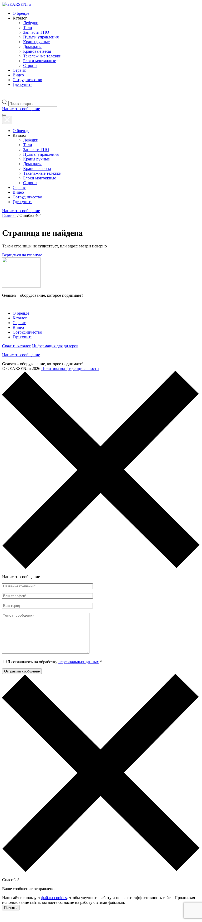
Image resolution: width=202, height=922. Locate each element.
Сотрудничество (27, 79)
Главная (9, 215)
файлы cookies (54, 897)
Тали (27, 27)
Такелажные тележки (42, 56)
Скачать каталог (16, 346)
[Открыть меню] (4, 115)
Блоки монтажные (39, 60)
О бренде (21, 13)
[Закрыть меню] (7, 120)
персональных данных (78, 662)
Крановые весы (37, 51)
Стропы (30, 65)
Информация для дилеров (55, 346)
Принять (10, 908)
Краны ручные (36, 42)
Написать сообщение (21, 355)
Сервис (19, 70)
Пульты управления (41, 37)
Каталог (20, 318)
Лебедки (30, 23)
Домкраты (32, 46)
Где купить (22, 84)
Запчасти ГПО (36, 32)
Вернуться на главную (22, 255)
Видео (18, 75)
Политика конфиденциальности (70, 368)
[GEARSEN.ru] (21, 286)
